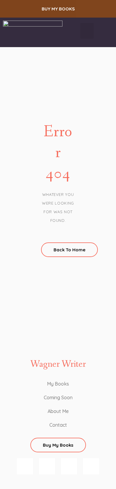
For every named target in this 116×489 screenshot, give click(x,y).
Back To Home (69, 250)
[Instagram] (25, 466)
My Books (58, 384)
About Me (58, 411)
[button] (58, 9)
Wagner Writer (58, 364)
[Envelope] (91, 466)
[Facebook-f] (47, 466)
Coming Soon (58, 397)
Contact (58, 425)
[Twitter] (69, 466)
